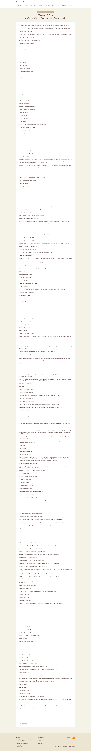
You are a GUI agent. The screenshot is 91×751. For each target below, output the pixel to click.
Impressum (59, 746)
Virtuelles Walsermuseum (25, 2)
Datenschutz (65, 746)
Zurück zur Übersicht (24, 723)
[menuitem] (51, 2)
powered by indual (72, 746)
